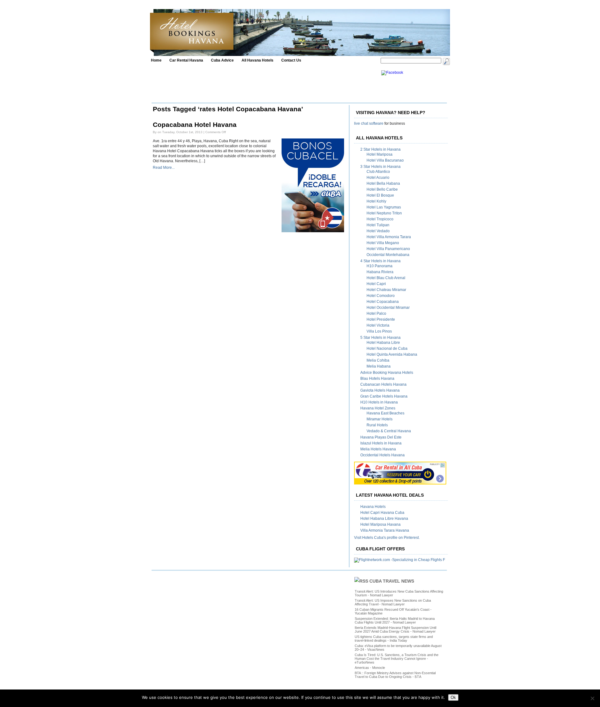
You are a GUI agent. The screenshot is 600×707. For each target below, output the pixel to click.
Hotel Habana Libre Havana (384, 518)
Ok (453, 697)
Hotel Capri (376, 284)
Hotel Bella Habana (383, 183)
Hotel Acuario (378, 177)
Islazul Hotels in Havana (381, 443)
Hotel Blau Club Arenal (386, 278)
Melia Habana (379, 366)
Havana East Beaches (385, 413)
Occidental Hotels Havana (382, 455)
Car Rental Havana (186, 60)
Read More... (164, 167)
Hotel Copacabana (383, 301)
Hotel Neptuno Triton (384, 213)
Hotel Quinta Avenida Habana (392, 354)
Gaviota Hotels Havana (380, 390)
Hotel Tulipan (378, 225)
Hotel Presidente (381, 319)
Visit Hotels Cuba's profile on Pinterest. (387, 537)
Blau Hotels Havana (377, 378)
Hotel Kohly (376, 201)
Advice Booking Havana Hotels (386, 372)
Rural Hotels (377, 425)
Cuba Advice (222, 60)
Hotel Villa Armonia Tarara (389, 237)
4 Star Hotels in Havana (380, 261)
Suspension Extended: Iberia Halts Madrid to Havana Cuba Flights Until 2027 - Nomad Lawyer (395, 620)
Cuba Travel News (391, 581)
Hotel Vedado (378, 231)
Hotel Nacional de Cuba (387, 348)
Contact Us (291, 60)
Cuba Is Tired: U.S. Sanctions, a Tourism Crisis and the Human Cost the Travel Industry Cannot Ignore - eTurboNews (396, 658)
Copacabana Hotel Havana (195, 124)
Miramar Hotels (379, 419)
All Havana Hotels (257, 60)
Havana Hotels (373, 506)
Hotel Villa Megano (383, 243)
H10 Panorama (379, 266)
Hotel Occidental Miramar (388, 307)
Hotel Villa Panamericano (388, 249)
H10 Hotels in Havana (379, 402)
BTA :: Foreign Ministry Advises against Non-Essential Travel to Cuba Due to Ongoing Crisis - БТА (395, 675)
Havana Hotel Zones (377, 408)
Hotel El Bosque (380, 195)
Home (156, 60)
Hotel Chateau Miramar (386, 290)
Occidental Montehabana (388, 255)
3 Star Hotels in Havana (380, 166)
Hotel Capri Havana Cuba (382, 512)
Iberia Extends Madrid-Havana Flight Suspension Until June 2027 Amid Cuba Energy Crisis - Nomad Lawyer (395, 629)
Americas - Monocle (370, 667)
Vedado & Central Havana (389, 431)
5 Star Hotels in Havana (380, 337)
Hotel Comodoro (381, 295)
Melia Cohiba (378, 360)
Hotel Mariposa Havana (380, 524)
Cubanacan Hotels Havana (383, 384)
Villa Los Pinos (379, 331)
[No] (592, 698)
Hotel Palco (376, 313)
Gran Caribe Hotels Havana (384, 396)
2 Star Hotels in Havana (380, 149)
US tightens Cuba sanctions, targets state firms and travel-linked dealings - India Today (394, 638)
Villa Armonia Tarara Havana (384, 530)
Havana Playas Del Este (381, 437)
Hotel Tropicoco (380, 219)
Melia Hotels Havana (378, 449)
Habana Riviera (380, 272)
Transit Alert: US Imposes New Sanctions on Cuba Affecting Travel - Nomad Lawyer (393, 602)
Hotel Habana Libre (383, 342)
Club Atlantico (378, 171)
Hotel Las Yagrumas (384, 207)
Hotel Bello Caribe (382, 189)
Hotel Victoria (378, 325)
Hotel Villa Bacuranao (385, 160)
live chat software (368, 123)
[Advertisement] (264, 84)
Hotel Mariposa (379, 154)
